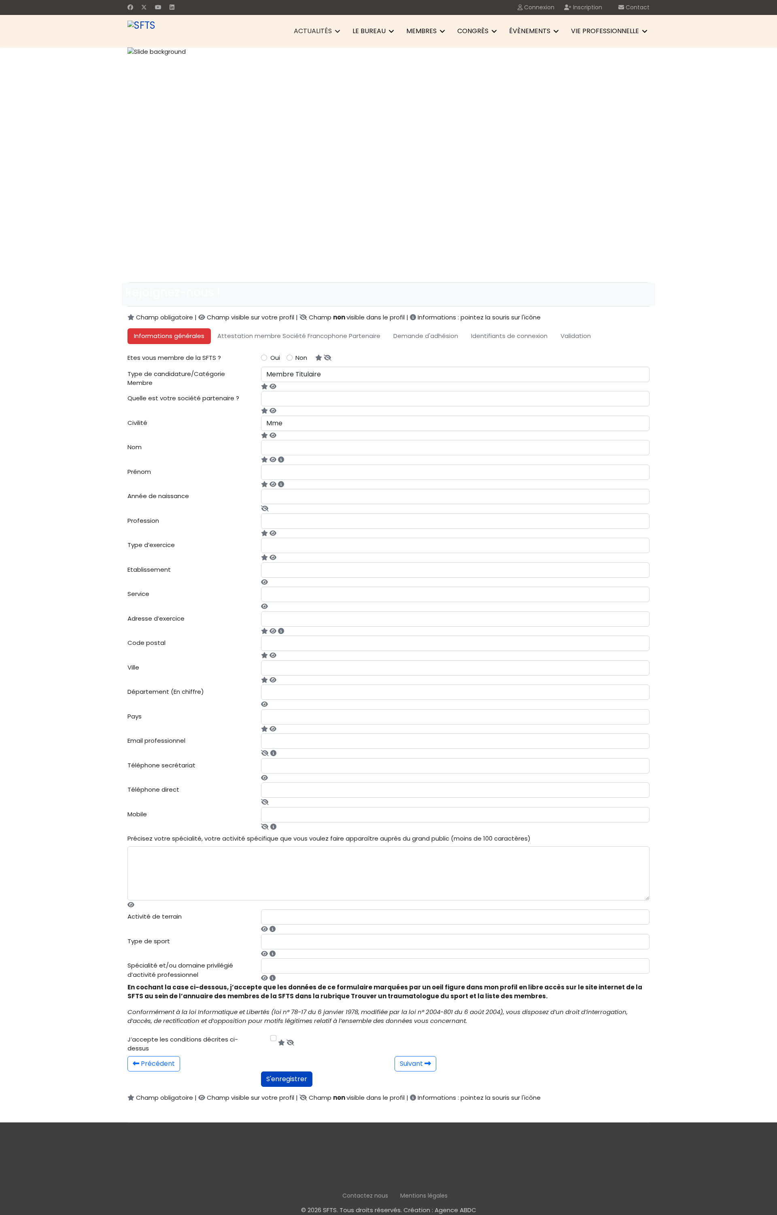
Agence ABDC (455, 1210)
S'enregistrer (286, 1079)
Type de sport (148, 941)
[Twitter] (144, 7)
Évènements (529, 31)
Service (138, 594)
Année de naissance (158, 496)
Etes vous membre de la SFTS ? (174, 357)
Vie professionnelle (605, 31)
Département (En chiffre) (165, 691)
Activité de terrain (154, 916)
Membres (421, 31)
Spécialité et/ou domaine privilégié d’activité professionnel (180, 970)
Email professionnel (156, 740)
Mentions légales (424, 1196)
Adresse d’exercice (156, 618)
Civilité (137, 422)
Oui (275, 357)
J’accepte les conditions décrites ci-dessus (182, 1044)
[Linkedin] (172, 7)
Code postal (146, 642)
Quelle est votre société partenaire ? (183, 398)
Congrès (472, 31)
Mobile (137, 814)
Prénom (139, 471)
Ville (133, 667)
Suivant (412, 1063)
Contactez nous (365, 1196)
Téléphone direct (153, 789)
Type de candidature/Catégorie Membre (176, 378)
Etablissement (149, 569)
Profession (143, 520)
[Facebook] (130, 7)
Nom (134, 447)
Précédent (157, 1063)
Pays (134, 716)
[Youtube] (158, 7)
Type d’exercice (151, 545)
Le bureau (369, 31)
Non (301, 357)
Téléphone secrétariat (161, 765)
